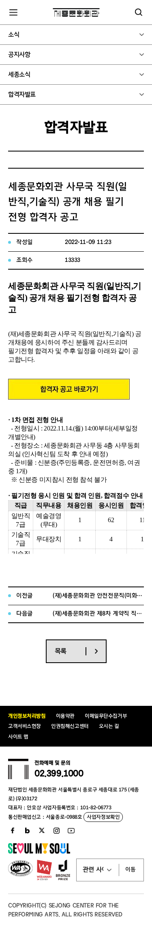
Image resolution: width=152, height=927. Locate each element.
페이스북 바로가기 (12, 830)
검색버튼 (138, 12)
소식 (13, 34)
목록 (60, 651)
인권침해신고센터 (70, 726)
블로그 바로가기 (27, 830)
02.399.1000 (58, 773)
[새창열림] (69, 397)
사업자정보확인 (103, 817)
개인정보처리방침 (27, 716)
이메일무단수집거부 (106, 716)
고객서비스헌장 (24, 726)
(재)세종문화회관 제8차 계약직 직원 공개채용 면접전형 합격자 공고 (98, 613)
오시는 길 (109, 726)
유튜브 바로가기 (70, 830)
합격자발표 (22, 94)
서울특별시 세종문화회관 (76, 12)
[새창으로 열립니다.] (39, 852)
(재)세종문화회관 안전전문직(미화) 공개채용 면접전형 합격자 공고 (98, 595)
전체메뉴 (13, 12)
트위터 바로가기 (41, 830)
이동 (130, 869)
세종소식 (19, 74)
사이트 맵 (18, 737)
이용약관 (65, 716)
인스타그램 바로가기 (56, 830)
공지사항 (19, 54)
